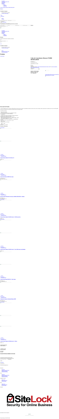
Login (2, 18)
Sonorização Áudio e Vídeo (5, 1)
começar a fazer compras (5, 13)
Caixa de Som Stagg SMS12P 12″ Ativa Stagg (8, 279)
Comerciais (5, 5)
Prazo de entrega (4, 381)
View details (1, 105)
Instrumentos (3, 2)
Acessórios (3, 30)
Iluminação (3, 3)
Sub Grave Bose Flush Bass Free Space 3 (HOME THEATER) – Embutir (12, 196)
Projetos (3, 33)
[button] (0, 14)
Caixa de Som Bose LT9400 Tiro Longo (6, 176)
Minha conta (3, 379)
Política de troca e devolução (5, 370)
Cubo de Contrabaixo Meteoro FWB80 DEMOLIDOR (7, 7)
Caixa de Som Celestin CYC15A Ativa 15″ (7, 157)
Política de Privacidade (5, 371)
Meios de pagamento (4, 380)
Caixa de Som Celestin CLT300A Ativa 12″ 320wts (8, 341)
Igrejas (4, 4)
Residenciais (5, 35)
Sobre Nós (3, 369)
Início (2, 50)
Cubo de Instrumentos (5, 52)
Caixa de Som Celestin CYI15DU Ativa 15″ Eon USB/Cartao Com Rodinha (12, 249)
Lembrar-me (2, 21)
